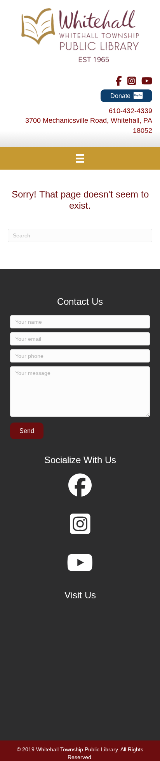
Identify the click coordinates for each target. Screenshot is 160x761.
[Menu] (80, 158)
